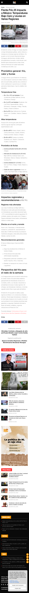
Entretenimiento (6, 582)
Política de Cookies (13, 581)
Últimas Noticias (6, 577)
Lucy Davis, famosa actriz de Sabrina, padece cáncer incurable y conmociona (18, 394)
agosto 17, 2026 (7, 388)
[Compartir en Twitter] (11, 46)
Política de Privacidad (14, 582)
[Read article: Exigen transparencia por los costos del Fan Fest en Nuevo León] (4, 483)
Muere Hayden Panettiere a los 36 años (12, 386)
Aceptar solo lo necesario (17, 585)
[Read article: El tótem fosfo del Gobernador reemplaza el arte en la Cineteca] (4, 490)
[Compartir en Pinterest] (18, 46)
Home (2, 7)
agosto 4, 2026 (13, 406)
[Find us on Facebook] (1, 584)
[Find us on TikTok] (7, 584)
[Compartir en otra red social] (25, 46)
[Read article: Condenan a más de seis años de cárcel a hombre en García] (4, 504)
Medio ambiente (6, 580)
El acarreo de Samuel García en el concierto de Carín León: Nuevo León (18, 418)
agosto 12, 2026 (14, 397)
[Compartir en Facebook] (4, 46)
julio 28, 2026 (13, 413)
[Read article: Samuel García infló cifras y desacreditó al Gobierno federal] (14, 362)
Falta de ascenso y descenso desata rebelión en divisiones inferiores (16, 403)
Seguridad (4, 578)
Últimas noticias (10, 7)
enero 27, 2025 (5, 22)
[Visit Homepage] (14, 2)
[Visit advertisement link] (14, 446)
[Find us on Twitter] (5, 584)
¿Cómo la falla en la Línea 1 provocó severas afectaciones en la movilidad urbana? (18, 475)
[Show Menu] (2, 2)
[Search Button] (27, 2)
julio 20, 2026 (13, 421)
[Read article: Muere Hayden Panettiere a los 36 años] (14, 381)
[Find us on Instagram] (3, 584)
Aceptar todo (18, 588)
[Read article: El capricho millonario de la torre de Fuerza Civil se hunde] (4, 411)
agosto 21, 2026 (7, 368)
